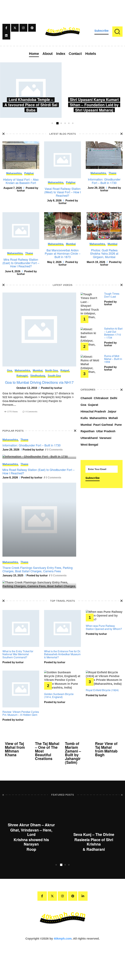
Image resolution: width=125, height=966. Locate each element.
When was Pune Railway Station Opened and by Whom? (104, 627)
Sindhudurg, (38, 375)
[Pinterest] (32, 28)
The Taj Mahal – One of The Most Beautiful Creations (47, 751)
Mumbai (71, 244)
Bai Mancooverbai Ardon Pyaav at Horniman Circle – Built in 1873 (62, 253)
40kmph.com (63, 938)
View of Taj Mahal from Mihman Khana (15, 749)
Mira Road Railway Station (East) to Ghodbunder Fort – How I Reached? (20, 263)
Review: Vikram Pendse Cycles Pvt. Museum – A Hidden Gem (20, 713)
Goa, (10, 370)
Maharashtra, (14, 173)
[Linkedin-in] (83, 896)
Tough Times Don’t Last (111, 295)
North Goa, (51, 370)
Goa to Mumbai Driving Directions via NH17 (39, 382)
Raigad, (65, 370)
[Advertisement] (62, 7)
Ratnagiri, (22, 375)
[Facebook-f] (6, 28)
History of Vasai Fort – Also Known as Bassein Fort (21, 181)
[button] (52, 123)
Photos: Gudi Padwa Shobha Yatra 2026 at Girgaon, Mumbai (104, 253)
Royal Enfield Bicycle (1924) (102, 690)
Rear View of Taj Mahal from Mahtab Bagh (106, 749)
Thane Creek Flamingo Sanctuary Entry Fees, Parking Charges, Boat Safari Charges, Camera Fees (37, 569)
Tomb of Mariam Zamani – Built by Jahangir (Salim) (73, 753)
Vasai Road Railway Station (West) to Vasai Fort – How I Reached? (62, 192)
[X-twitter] (15, 28)
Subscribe (101, 30)
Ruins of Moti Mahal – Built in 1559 (113, 359)
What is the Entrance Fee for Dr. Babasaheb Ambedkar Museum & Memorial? (62, 654)
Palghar (29, 173)
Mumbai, (38, 370)
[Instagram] (23, 28)
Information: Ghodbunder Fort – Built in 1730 (104, 181)
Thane (112, 173)
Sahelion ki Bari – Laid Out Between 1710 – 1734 (113, 333)
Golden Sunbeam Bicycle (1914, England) (59, 696)
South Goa (54, 375)
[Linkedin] (6, 36)
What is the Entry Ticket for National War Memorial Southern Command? (17, 654)
